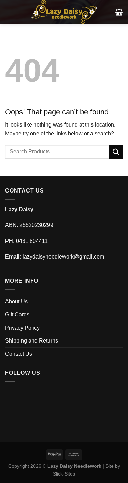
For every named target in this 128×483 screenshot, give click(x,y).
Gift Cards (17, 314)
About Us (16, 301)
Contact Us (18, 354)
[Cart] (119, 11)
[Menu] (9, 11)
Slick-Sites (64, 474)
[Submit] (116, 151)
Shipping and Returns (31, 341)
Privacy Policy (22, 328)
